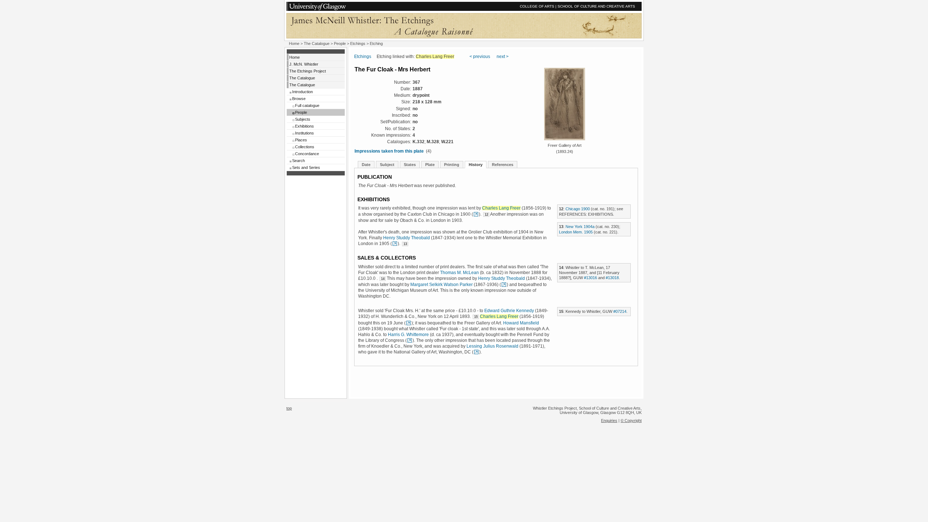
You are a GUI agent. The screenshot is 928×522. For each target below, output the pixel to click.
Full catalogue (307, 105)
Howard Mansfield (521, 323)
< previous (479, 56)
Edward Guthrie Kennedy (509, 310)
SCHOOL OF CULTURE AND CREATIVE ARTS (596, 6)
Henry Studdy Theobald (406, 238)
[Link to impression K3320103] (395, 243)
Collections (304, 147)
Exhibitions (304, 126)
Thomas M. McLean (459, 272)
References (502, 164)
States (410, 164)
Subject (387, 164)
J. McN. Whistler (303, 64)
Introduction (302, 92)
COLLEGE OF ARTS (537, 6)
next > (503, 56)
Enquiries (609, 420)
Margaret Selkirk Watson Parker (441, 284)
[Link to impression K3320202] (410, 340)
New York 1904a (580, 226)
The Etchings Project (307, 71)
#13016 (590, 278)
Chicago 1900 (578, 209)
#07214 (619, 311)
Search (298, 160)
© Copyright (631, 420)
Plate (430, 164)
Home (294, 43)
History (475, 164)
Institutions (304, 133)
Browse (299, 98)
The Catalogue (317, 43)
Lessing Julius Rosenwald (492, 346)
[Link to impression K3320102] (476, 214)
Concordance (307, 154)
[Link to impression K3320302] (476, 352)
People (340, 43)
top (289, 408)
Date (366, 164)
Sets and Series (306, 167)
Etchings (357, 43)
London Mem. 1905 (576, 232)
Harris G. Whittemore (408, 334)
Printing (451, 164)
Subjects (302, 119)
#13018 (612, 278)
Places (301, 140)
